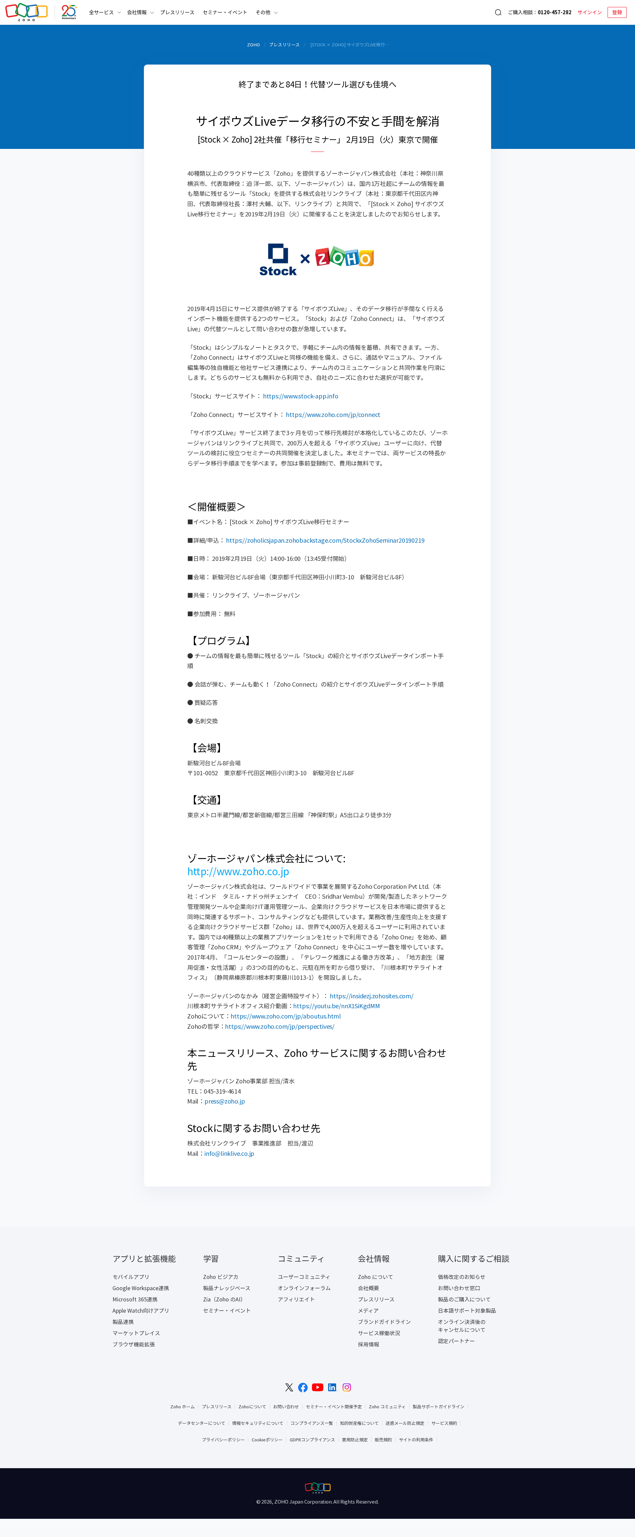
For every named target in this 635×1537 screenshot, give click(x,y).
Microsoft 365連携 (134, 1299)
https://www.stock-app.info (300, 395)
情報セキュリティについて (257, 1423)
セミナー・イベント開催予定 (334, 1406)
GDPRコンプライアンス (312, 1439)
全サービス (101, 12)
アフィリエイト (296, 1299)
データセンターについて (201, 1423)
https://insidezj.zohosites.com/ (371, 995)
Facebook (303, 1387)
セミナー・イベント (225, 12)
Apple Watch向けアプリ (140, 1310)
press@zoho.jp (224, 1101)
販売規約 (383, 1439)
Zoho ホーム (182, 1406)
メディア (368, 1310)
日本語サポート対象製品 (467, 1310)
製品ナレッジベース (226, 1288)
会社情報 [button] (137, 12)
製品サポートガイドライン (438, 1406)
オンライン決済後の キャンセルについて (462, 1326)
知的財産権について (359, 1423)
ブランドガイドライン (384, 1322)
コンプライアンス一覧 (311, 1423)
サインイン (589, 12)
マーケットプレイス (136, 1333)
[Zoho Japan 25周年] (69, 12)
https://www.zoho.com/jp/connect (333, 414)
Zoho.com (26, 12)
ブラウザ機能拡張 (133, 1344)
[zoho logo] (317, 1487)
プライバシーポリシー (223, 1439)
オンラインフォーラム (304, 1288)
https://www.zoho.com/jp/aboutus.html (286, 1016)
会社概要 (368, 1288)
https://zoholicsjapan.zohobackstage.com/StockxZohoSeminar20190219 (325, 540)
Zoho (253, 44)
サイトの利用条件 (416, 1439)
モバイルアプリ (130, 1277)
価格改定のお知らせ (462, 1277)
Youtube (317, 1387)
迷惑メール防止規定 (405, 1423)
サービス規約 (444, 1423)
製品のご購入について (464, 1299)
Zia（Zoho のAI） (224, 1299)
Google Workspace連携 (140, 1288)
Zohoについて (252, 1406)
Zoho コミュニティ (387, 1406)
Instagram (346, 1387)
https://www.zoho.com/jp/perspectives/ (279, 1026)
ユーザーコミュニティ (304, 1277)
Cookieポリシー (267, 1439)
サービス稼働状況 (379, 1333)
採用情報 (368, 1344)
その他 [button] (263, 12)
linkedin (333, 1387)
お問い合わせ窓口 (459, 1288)
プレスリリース (177, 12)
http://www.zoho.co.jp (238, 871)
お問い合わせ (286, 1406)
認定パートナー (456, 1341)
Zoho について (375, 1277)
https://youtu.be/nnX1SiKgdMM (336, 1005)
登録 (617, 12)
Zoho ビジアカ (220, 1277)
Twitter (289, 1387)
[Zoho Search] (498, 12)
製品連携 (123, 1322)
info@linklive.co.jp (229, 1153)
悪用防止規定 (355, 1439)
